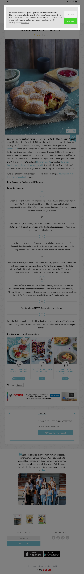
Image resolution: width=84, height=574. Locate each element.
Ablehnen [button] (71, 14)
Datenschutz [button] (25, 23)
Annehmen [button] (70, 21)
